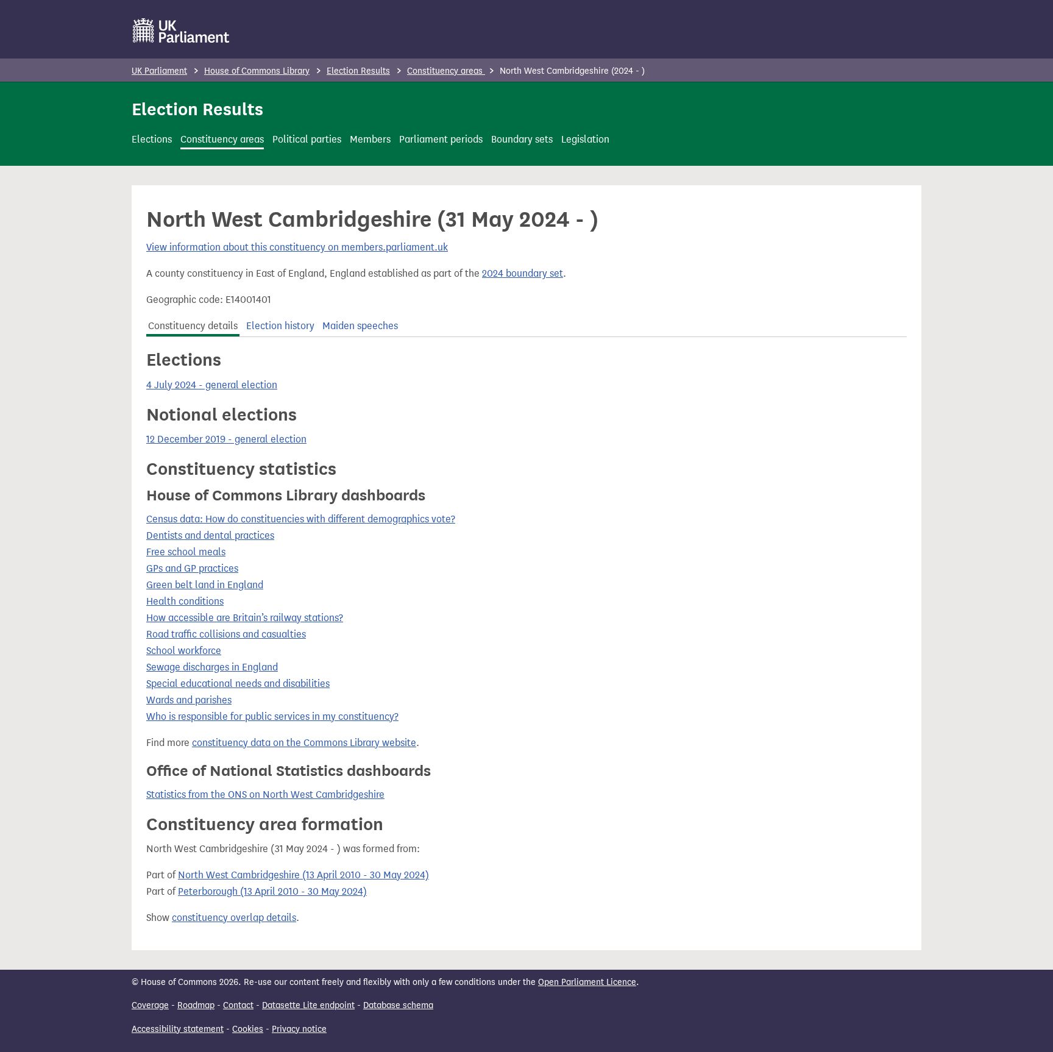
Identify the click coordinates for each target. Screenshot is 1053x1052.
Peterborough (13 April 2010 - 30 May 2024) (272, 891)
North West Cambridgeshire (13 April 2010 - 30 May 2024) (303, 875)
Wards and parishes (189, 700)
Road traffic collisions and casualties (226, 634)
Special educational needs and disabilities (238, 683)
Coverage (150, 1005)
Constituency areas (446, 71)
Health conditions (185, 601)
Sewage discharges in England (212, 667)
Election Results (358, 71)
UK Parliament (159, 71)
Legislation (585, 139)
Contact (238, 1005)
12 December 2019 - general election (226, 439)
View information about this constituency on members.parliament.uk (297, 247)
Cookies (247, 1029)
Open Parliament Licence (587, 982)
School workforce (183, 650)
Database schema (398, 1005)
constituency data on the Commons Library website (304, 742)
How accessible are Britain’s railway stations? (244, 618)
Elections (152, 139)
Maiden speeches (360, 326)
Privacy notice (299, 1029)
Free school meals (185, 552)
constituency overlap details (234, 917)
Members (370, 139)
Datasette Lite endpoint (308, 1005)
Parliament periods (441, 139)
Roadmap (195, 1005)
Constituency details (193, 326)
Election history (280, 326)
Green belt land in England (204, 585)
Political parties (306, 139)
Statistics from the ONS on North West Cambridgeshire (265, 794)
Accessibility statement (178, 1029)
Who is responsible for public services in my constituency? (272, 716)
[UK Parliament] (181, 30)
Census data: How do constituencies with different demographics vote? (300, 519)
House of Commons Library (257, 71)
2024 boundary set (522, 273)
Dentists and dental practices (210, 535)
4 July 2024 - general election (211, 385)
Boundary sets (522, 139)
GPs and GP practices (192, 568)
